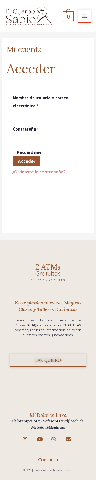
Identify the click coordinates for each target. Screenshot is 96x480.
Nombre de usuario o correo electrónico (40, 101)
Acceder (26, 161)
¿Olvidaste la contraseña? (39, 172)
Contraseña (26, 129)
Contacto (48, 460)
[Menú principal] (84, 16)
